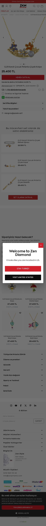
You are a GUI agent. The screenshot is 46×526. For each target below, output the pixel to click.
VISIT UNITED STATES (23, 277)
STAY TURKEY (23, 269)
